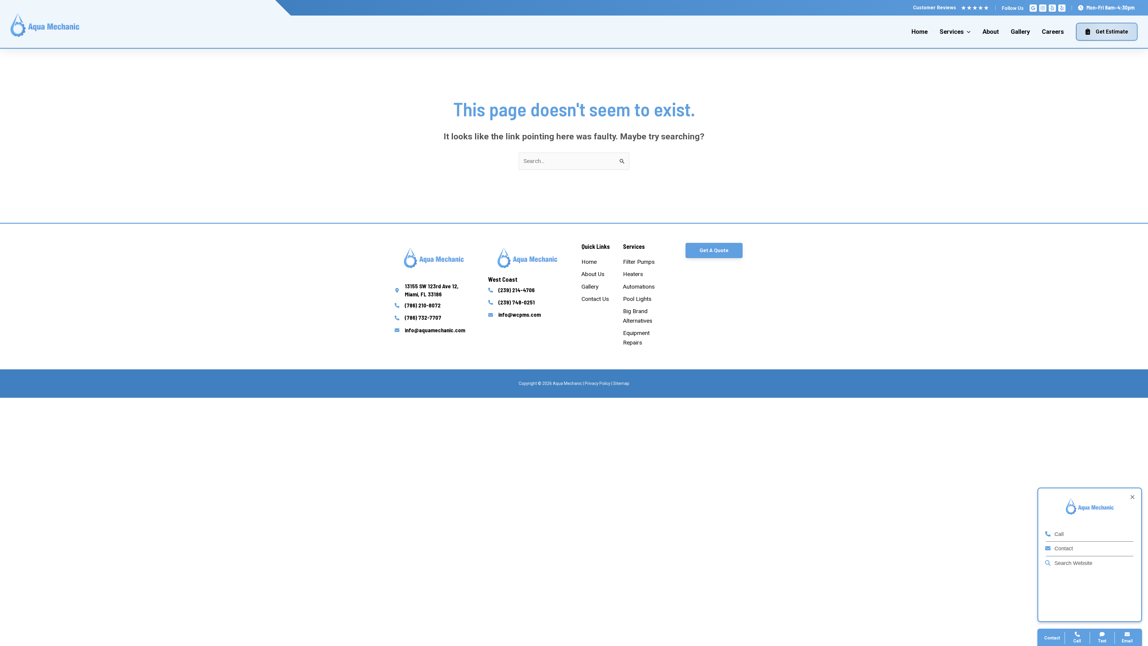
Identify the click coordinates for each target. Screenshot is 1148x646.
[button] (714, 250)
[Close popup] (1132, 497)
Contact (1063, 548)
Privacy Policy (597, 383)
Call (1058, 534)
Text (1102, 641)
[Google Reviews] (1033, 8)
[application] (967, 31)
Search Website (1072, 563)
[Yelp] (1052, 8)
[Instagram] (1042, 8)
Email (1127, 641)
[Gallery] (590, 286)
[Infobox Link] (434, 290)
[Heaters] (633, 274)
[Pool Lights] (637, 299)
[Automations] (639, 286)
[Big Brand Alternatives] (641, 316)
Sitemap (621, 383)
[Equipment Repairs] (641, 337)
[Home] (589, 261)
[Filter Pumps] (639, 261)
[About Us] (592, 274)
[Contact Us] (595, 299)
